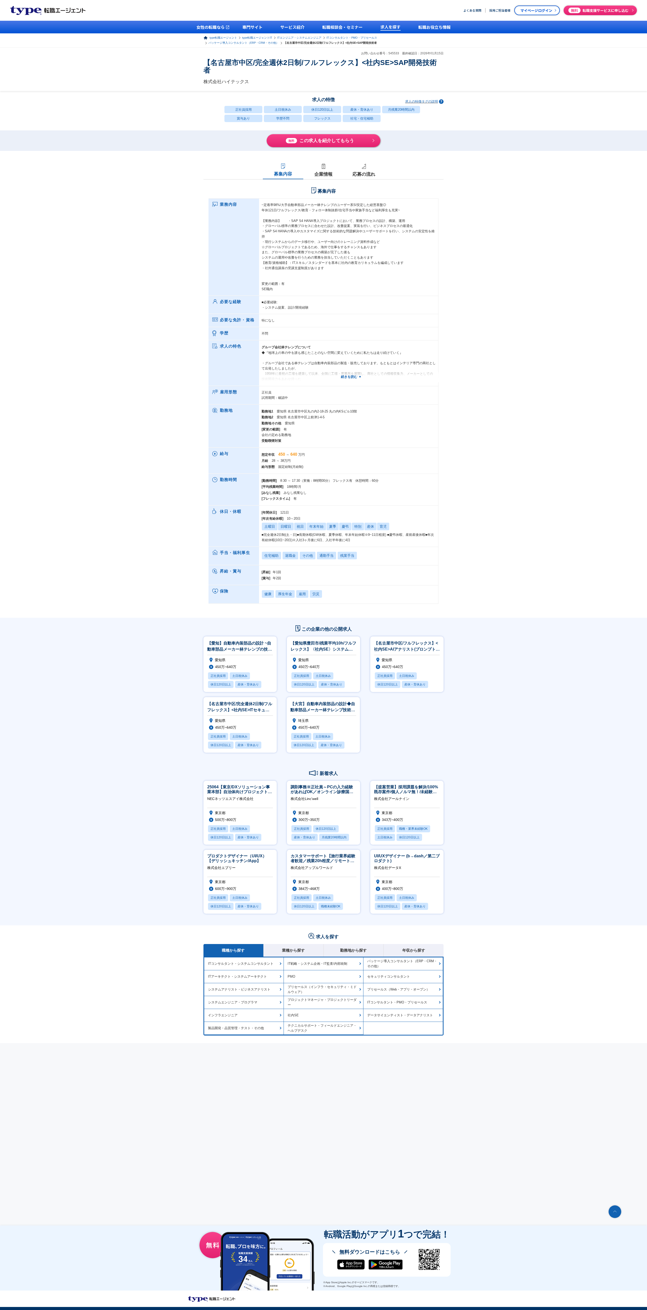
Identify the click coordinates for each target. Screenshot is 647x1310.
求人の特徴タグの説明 (421, 101)
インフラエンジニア (223, 1015)
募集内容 (283, 173)
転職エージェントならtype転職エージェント (212, 1299)
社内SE (293, 1015)
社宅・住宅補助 (361, 118)
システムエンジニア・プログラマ (232, 1002)
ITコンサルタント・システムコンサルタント (240, 964)
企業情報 (323, 174)
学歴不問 (282, 118)
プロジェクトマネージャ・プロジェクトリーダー (322, 1002)
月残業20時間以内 (401, 109)
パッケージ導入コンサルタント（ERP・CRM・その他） (244, 42)
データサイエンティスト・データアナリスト (400, 1015)
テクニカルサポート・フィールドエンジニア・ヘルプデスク (322, 1028)
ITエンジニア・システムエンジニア (299, 37)
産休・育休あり (361, 109)
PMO (291, 976)
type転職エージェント (223, 37)
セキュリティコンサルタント (388, 976)
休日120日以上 (322, 109)
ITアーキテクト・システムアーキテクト (237, 976)
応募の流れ (364, 174)
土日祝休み (283, 109)
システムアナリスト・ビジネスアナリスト (239, 989)
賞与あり (243, 118)
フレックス (322, 118)
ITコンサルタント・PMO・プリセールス (352, 37)
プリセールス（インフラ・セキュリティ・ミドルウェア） (322, 989)
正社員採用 (243, 109)
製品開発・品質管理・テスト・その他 (236, 1028)
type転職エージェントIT (257, 37)
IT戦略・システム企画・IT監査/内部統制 (317, 964)
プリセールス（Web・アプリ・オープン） (398, 989)
